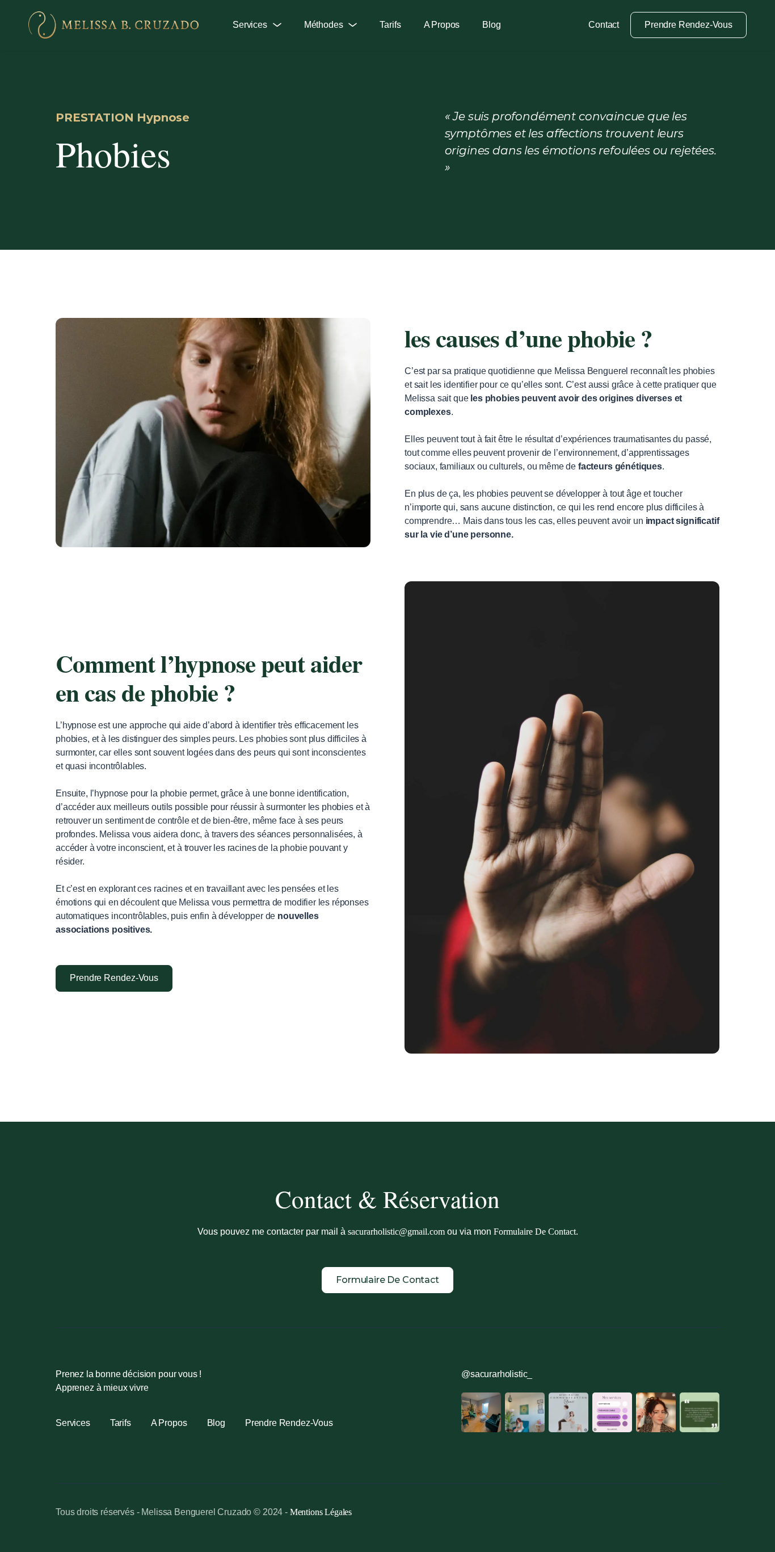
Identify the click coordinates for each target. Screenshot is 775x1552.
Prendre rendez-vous (688, 25)
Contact (603, 25)
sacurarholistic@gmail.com (396, 1231)
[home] (113, 25)
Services (73, 1423)
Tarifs (390, 25)
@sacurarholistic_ (496, 1374)
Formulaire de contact (387, 1279)
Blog (491, 25)
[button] (257, 24)
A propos (442, 25)
